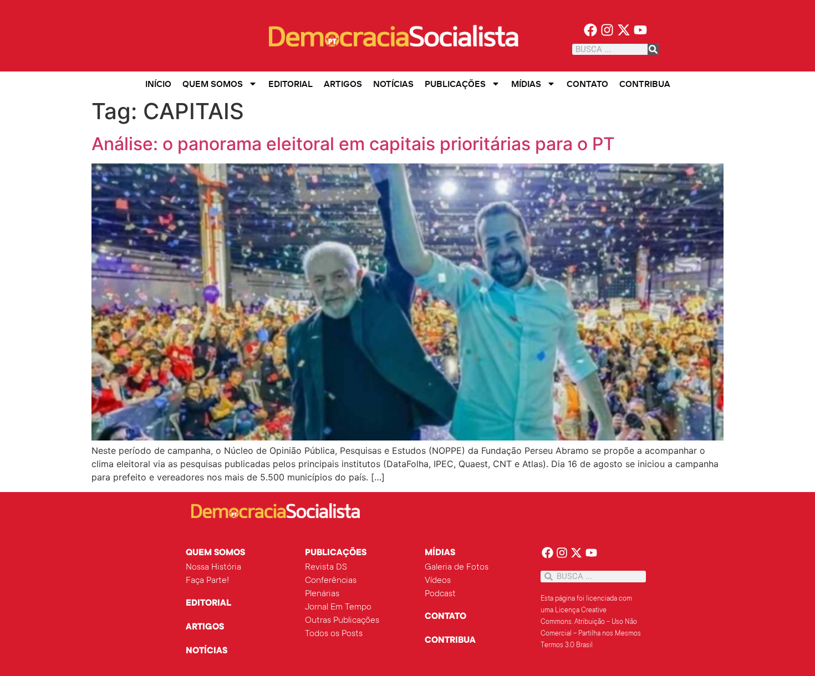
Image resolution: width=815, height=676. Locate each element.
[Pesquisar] (653, 49)
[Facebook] (591, 30)
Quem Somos (212, 83)
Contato (587, 83)
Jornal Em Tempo (338, 607)
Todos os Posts (334, 634)
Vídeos (438, 581)
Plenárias (322, 594)
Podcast (440, 594)
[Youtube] (640, 30)
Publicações (455, 83)
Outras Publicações (342, 621)
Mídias (526, 83)
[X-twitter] (624, 30)
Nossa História (213, 567)
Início (158, 83)
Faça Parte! (207, 581)
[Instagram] (607, 30)
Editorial (290, 83)
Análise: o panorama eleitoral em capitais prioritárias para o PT (353, 144)
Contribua (644, 83)
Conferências (330, 581)
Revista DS (326, 567)
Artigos (343, 83)
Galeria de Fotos (456, 567)
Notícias (393, 83)
